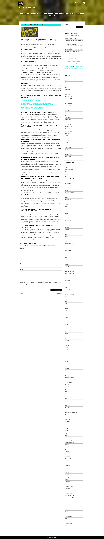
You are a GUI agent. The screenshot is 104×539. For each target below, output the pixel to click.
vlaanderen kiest (68, 493)
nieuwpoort (67, 368)
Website (22, 275)
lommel (66, 336)
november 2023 (68, 154)
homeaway (67, 280)
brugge (66, 211)
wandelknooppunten (69, 514)
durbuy (66, 241)
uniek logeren (68, 460)
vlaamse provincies (69, 486)
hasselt (66, 275)
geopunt (67, 266)
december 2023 (68, 152)
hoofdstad (67, 285)
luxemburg (67, 340)
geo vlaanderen (68, 262)
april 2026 (67, 87)
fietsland (67, 245)
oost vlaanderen (68, 382)
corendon (67, 227)
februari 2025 (68, 119)
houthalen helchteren (70, 294)
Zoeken (66, 24)
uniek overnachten (69, 463)
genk (66, 257)
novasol (66, 373)
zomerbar (67, 527)
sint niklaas (67, 421)
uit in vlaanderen (68, 453)
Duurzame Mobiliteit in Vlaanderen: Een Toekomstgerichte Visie (73, 52)
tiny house (67, 437)
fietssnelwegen (68, 250)
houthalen (67, 292)
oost (66, 379)
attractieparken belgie (70, 178)
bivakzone (67, 197)
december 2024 (68, 124)
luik (65, 338)
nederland (67, 366)
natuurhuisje (67, 363)
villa (65, 484)
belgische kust (68, 183)
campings (67, 218)
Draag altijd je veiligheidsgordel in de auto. (30, 99)
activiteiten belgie (69, 169)
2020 (66, 165)
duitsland (67, 239)
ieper (66, 303)
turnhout (67, 451)
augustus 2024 (68, 133)
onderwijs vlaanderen (69, 377)
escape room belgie (69, 243)
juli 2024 (66, 135)
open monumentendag (70, 389)
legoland (67, 324)
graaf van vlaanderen (69, 271)
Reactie (22, 248)
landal (66, 322)
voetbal (66, 502)
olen (66, 375)
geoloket (67, 264)
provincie (67, 407)
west (66, 518)
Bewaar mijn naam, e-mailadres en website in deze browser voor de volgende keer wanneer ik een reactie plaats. (40, 283)
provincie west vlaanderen (71, 412)
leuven (66, 326)
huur (66, 301)
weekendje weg (68, 516)
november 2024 (68, 126)
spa (66, 426)
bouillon (66, 208)
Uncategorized (68, 458)
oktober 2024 (68, 128)
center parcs (68, 220)
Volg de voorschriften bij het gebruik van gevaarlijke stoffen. (34, 107)
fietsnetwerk (67, 248)
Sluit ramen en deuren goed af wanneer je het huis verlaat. (34, 100)
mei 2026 (67, 85)
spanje (66, 428)
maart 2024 (67, 145)
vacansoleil (67, 465)
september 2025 (68, 103)
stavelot (67, 430)
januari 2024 (67, 149)
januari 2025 (67, 122)
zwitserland (67, 530)
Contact (77, 2)
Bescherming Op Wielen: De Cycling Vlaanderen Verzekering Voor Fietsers (73, 48)
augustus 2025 (68, 105)
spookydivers (68, 61)
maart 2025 (67, 117)
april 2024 (67, 142)
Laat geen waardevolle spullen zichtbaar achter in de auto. (34, 106)
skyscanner (67, 423)
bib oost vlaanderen (69, 192)
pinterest (67, 400)
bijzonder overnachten (70, 195)
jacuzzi (66, 308)
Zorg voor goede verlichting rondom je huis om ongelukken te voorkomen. (37, 104)
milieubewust (68, 349)
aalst (66, 167)
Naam (22, 263)
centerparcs (67, 222)
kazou (66, 310)
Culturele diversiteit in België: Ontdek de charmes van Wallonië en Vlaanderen (74, 41)
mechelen (67, 345)
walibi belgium (68, 509)
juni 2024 (67, 138)
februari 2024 (68, 147)
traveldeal (67, 447)
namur (66, 361)
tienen (66, 435)
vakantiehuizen (68, 470)
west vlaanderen (68, 523)
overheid (67, 393)
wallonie (66, 511)
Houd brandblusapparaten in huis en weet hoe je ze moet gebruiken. (36, 103)
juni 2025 (67, 110)
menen (66, 347)
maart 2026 (67, 89)
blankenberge (68, 199)
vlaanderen (67, 488)
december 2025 (68, 96)
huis (66, 296)
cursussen (67, 229)
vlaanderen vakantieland (70, 495)
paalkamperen (68, 396)
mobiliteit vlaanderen (69, 352)
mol (66, 354)
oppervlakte (67, 391)
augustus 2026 (68, 78)
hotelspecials (68, 289)
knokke (66, 317)
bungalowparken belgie (70, 215)
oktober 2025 (68, 101)
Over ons (71, 2)
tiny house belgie (68, 440)
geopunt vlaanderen (69, 269)
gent (66, 259)
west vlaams (68, 521)
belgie (66, 181)
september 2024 (68, 131)
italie (66, 306)
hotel (66, 287)
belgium (66, 185)
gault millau (67, 255)
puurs (66, 414)
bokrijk (66, 204)
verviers (66, 479)
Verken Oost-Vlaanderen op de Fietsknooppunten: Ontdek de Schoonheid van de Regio (72, 37)
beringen (67, 190)
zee (66, 525)
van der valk (67, 474)
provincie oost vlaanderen (70, 410)
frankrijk (66, 252)
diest (66, 234)
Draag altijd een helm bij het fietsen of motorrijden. (32, 108)
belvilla (66, 188)
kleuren (66, 315)
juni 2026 (67, 82)
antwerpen (67, 174)
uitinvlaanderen (68, 456)
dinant (66, 236)
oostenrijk (67, 386)
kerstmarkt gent (68, 312)
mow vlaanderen (68, 356)
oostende (67, 384)
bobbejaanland (68, 202)
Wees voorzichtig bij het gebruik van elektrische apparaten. (34, 101)
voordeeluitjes (68, 504)
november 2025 (68, 98)
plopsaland (67, 403)
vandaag (67, 477)
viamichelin (67, 481)
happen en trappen (69, 273)
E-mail (22, 269)
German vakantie (69, 66)
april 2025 (67, 115)
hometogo (67, 282)
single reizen (67, 419)
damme (66, 232)
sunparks (67, 433)
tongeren (67, 444)
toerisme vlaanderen (69, 442)
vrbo (66, 507)
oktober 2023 (68, 156)
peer (66, 398)
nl (65, 370)
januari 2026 (67, 94)
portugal (67, 405)
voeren (66, 500)
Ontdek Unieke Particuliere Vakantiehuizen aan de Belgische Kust (73, 45)
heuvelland (67, 278)
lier (65, 329)
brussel (66, 213)
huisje (66, 299)
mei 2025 (67, 112)
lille (65, 331)
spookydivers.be (26, 7)
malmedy (67, 343)
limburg (66, 333)
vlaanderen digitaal (69, 490)
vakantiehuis (67, 467)
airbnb (66, 171)
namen (66, 359)
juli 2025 (66, 108)
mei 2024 (67, 140)
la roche (66, 319)
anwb (66, 176)
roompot (67, 416)
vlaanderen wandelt (69, 497)
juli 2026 (66, 80)
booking (66, 206)
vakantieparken (68, 472)
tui (65, 449)
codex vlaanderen (69, 225)
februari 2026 (68, 91)
